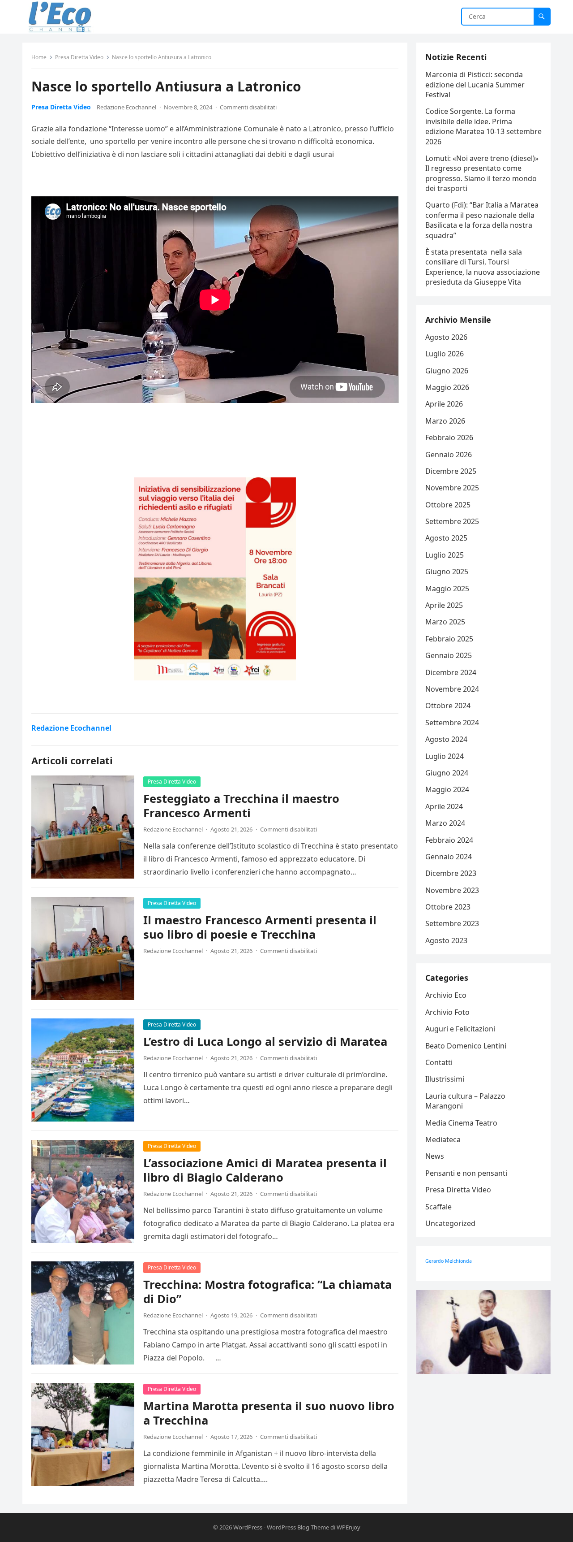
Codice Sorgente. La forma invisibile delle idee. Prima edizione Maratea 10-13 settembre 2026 (483, 126)
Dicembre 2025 (450, 471)
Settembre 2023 (452, 923)
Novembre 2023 (452, 890)
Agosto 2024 (446, 739)
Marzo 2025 (445, 622)
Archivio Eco (445, 995)
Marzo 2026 (445, 421)
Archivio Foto (447, 1012)
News (434, 1156)
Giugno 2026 (446, 371)
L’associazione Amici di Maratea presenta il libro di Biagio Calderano (265, 1170)
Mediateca (443, 1139)
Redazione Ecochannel (126, 107)
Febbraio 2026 (449, 437)
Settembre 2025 (452, 521)
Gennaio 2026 (448, 454)
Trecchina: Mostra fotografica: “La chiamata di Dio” (267, 1292)
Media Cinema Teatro (461, 1123)
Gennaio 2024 (448, 857)
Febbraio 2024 (449, 840)
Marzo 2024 (445, 823)
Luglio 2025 (444, 555)
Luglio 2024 (444, 756)
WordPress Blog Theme (298, 1527)
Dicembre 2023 (450, 873)
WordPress (247, 1527)
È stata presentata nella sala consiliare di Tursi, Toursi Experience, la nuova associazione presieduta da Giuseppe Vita (482, 267)
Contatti (439, 1062)
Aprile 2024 (444, 806)
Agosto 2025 (446, 538)
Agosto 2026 (446, 337)
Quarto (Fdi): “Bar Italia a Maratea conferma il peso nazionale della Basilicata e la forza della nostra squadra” (482, 220)
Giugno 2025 (446, 571)
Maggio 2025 (447, 588)
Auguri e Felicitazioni (460, 1029)
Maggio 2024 (447, 789)
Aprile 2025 (444, 605)
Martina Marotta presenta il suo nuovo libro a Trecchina (268, 1413)
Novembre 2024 (452, 689)
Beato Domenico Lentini (465, 1046)
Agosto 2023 (446, 940)
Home (39, 57)
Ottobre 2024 (447, 705)
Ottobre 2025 (447, 505)
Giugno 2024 (446, 773)
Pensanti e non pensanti (466, 1173)
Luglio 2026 (444, 354)
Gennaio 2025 (448, 655)
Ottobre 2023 (447, 907)
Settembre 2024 (452, 723)
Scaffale (438, 1207)
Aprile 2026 (444, 404)
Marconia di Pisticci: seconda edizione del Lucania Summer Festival (475, 84)
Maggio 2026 (447, 387)
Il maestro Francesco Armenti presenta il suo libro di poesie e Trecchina (259, 927)
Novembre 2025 (452, 488)
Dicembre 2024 (450, 672)
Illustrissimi (444, 1079)
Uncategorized (450, 1223)
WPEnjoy (348, 1527)
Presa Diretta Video (79, 57)
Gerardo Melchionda (448, 1261)
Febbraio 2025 (449, 639)
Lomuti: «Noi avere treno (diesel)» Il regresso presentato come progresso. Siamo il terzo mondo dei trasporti (482, 173)
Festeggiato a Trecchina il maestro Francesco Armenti (241, 806)
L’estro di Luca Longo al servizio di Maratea (265, 1041)
